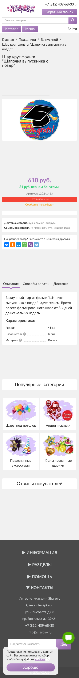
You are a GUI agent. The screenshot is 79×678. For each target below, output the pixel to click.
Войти (72, 29)
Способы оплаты (36, 284)
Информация (42, 553)
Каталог (11, 29)
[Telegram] (36, 244)
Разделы (42, 565)
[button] (31, 667)
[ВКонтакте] (6, 244)
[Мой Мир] (18, 244)
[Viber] (30, 244)
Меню (30, 29)
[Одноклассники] (12, 244)
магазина (39, 228)
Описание (11, 284)
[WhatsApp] (24, 244)
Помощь (42, 577)
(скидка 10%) (62, 228)
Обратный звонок (59, 12)
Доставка (61, 284)
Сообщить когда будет (39, 204)
